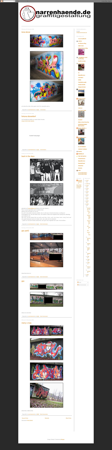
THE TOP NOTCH (82, 156)
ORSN (79, 80)
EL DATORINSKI (82, 146)
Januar (88, 271)
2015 (87, 185)
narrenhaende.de (80, 182)
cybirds (80, 41)
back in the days (28, 156)
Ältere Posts (68, 418)
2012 (87, 194)
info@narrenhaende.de (81, 32)
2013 (87, 191)
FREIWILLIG (81, 153)
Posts (79, 282)
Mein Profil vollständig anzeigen (78, 186)
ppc (23, 281)
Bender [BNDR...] (82, 128)
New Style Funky (82, 110)
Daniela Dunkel (81, 98)
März (88, 262)
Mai (88, 256)
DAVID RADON (81, 84)
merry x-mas (26, 323)
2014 (87, 188)
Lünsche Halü (81, 89)
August (88, 253)
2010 (87, 201)
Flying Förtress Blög (83, 48)
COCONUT (80, 77)
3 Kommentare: (43, 149)
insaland (80, 119)
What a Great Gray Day (83, 122)
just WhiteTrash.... (82, 137)
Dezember (88, 209)
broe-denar (26, 32)
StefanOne (80, 165)
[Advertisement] (26, 427)
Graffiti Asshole (82, 61)
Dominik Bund (81, 163)
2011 (87, 198)
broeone (80, 168)
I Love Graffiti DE (82, 38)
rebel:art (80, 108)
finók (79, 170)
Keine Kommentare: (44, 224)
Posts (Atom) (30, 420)
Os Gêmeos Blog (82, 43)
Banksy (80, 151)
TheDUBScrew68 (82, 82)
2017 (87, 180)
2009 (87, 204)
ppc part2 (25, 231)
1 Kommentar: (43, 109)
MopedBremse (81, 75)
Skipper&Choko (82, 87)
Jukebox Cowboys (82, 149)
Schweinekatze (81, 158)
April (88, 259)
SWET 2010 (81, 45)
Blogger (62, 439)
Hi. (78, 72)
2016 (87, 183)
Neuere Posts (25, 418)
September (88, 248)
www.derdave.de (32, 208)
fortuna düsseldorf (29, 116)
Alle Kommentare (82, 285)
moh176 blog (81, 63)
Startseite (47, 418)
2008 (87, 274)
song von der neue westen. (28, 121)
